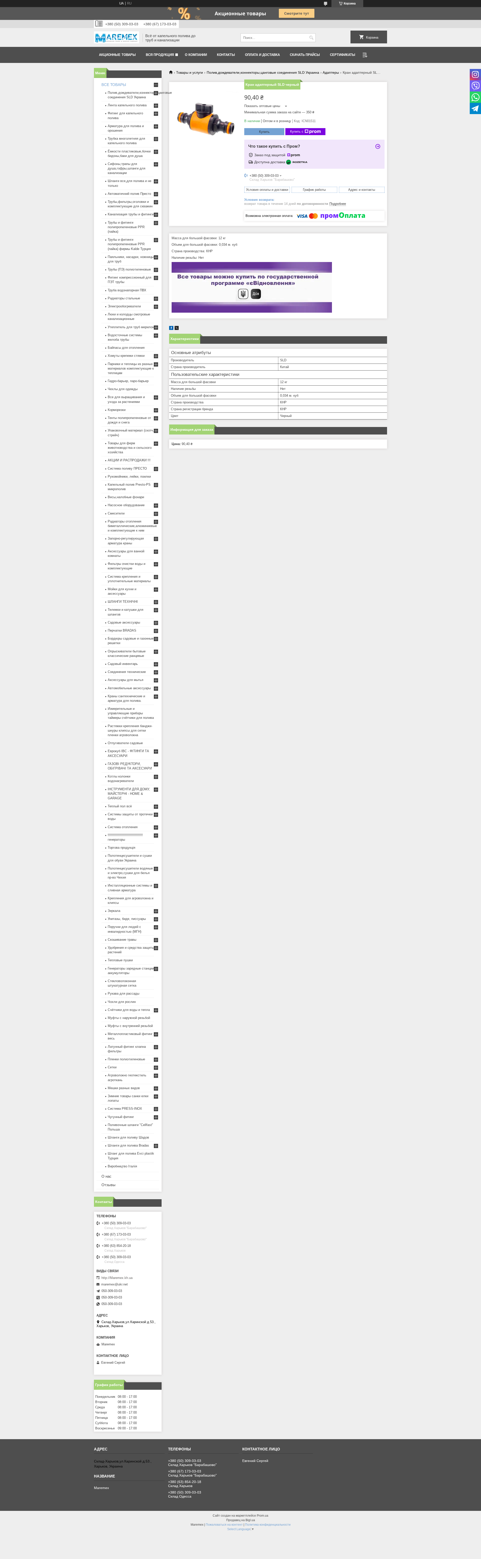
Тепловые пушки (120, 960)
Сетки (112, 1067)
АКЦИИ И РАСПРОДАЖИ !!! (129, 460)
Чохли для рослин (122, 1002)
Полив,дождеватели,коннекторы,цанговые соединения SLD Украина (263, 72)
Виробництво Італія (122, 1166)
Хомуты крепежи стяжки (126, 356)
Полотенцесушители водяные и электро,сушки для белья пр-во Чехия (130, 873)
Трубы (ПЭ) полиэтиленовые (129, 269)
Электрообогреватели (124, 306)
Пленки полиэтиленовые (126, 1059)
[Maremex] (116, 37)
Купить (264, 132)
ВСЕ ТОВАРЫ (113, 84)
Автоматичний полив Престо (129, 194)
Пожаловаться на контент (224, 1524)
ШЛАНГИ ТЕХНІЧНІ (123, 601)
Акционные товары (117, 55)
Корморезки (117, 410)
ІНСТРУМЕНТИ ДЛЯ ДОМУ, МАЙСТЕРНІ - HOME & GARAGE (129, 793)
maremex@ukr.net (114, 1284)
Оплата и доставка (262, 55)
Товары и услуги (189, 72)
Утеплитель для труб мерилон (131, 327)
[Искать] (311, 37)
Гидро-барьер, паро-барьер (128, 381)
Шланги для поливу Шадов (128, 1137)
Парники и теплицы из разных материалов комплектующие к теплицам (131, 368)
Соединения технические (127, 672)
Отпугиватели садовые (125, 743)
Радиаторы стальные (124, 298)
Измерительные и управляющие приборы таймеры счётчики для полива (131, 713)
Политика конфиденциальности (268, 1524)
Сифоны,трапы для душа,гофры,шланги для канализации (126, 168)
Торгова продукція (121, 847)
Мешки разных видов (124, 1088)
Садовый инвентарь (123, 664)
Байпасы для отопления (126, 348)
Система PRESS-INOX (125, 1108)
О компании (196, 55)
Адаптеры (331, 72)
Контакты (226, 55)
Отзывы (108, 1185)
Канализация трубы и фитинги (131, 214)
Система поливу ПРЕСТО (127, 468)
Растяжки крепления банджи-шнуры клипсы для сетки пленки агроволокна (130, 730)
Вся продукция (160, 55)
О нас (106, 1176)
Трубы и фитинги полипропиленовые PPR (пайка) (126, 227)
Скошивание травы (122, 939)
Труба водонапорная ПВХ (127, 290)
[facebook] (171, 329)
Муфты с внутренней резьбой (130, 1026)
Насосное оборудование (126, 505)
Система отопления (123, 827)
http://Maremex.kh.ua (117, 1278)
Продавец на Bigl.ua (240, 1520)
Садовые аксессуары (124, 622)
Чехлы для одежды (123, 389)
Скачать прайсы (305, 55)
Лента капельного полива (127, 105)
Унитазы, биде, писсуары (127, 919)
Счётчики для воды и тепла (129, 1010)
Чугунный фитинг (121, 1117)
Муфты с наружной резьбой (129, 1018)
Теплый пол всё (120, 806)
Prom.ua (262, 1515)
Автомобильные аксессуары (129, 688)
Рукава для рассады (123, 993)
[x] (177, 329)
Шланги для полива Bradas (128, 1145)
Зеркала (114, 911)
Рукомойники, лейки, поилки (129, 476)
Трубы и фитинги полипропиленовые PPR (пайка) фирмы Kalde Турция (129, 244)
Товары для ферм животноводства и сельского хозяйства (130, 447)
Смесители (116, 513)
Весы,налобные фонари (126, 497)
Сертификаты (342, 55)
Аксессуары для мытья (125, 680)
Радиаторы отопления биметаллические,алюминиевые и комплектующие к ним (132, 525)
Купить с (296, 131)
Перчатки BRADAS (122, 630)
